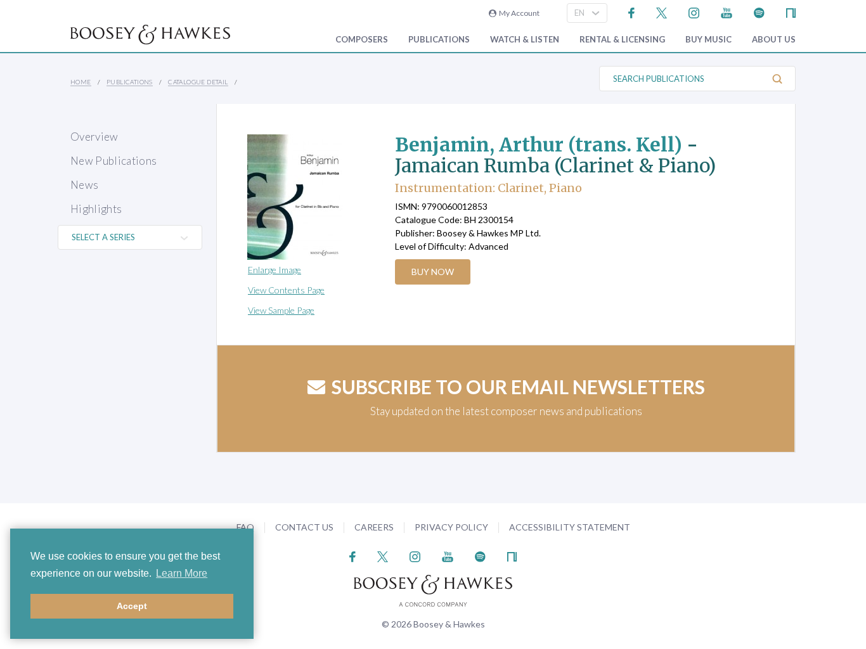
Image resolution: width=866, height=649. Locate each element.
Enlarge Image (274, 269)
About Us (774, 39)
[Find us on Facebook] (631, 11)
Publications (439, 39)
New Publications (113, 160)
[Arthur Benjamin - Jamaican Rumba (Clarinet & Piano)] (309, 197)
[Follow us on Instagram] (693, 11)
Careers (374, 527)
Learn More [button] (181, 573)
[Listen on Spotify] (759, 11)
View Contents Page (286, 290)
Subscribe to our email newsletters (518, 386)
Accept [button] (132, 606)
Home (80, 82)
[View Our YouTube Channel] (726, 11)
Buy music (708, 39)
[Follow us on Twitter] (661, 11)
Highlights (96, 208)
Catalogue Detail (198, 82)
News (84, 184)
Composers (361, 39)
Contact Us (304, 527)
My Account (518, 13)
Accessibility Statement (569, 527)
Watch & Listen (524, 39)
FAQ (245, 527)
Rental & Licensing (622, 39)
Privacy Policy (451, 527)
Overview (94, 136)
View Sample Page (281, 310)
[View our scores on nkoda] (791, 11)
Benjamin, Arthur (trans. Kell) (538, 144)
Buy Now (432, 271)
